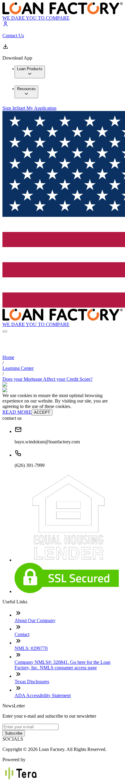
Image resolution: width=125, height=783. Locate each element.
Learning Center (18, 368)
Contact (22, 634)
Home (8, 357)
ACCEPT (42, 412)
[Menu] (4, 331)
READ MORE (17, 412)
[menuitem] (30, 72)
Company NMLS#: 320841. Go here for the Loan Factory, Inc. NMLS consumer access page (62, 665)
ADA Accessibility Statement (43, 695)
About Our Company (35, 620)
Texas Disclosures (32, 681)
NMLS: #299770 (31, 648)
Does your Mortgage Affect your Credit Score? (47, 379)
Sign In (9, 108)
